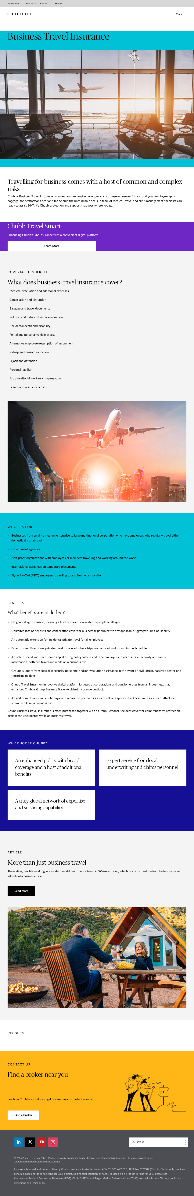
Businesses (13, 3)
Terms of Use (93, 1158)
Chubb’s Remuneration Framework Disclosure (37, 1161)
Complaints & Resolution (113, 1158)
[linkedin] (18, 1142)
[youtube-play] (41, 1142)
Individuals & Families (37, 3)
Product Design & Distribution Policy (66, 1158)
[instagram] (53, 1142)
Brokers (58, 3)
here (156, 1178)
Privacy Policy (40, 1158)
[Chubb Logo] (20, 14)
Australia (139, 1142)
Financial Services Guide (140, 1158)
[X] (30, 1142)
